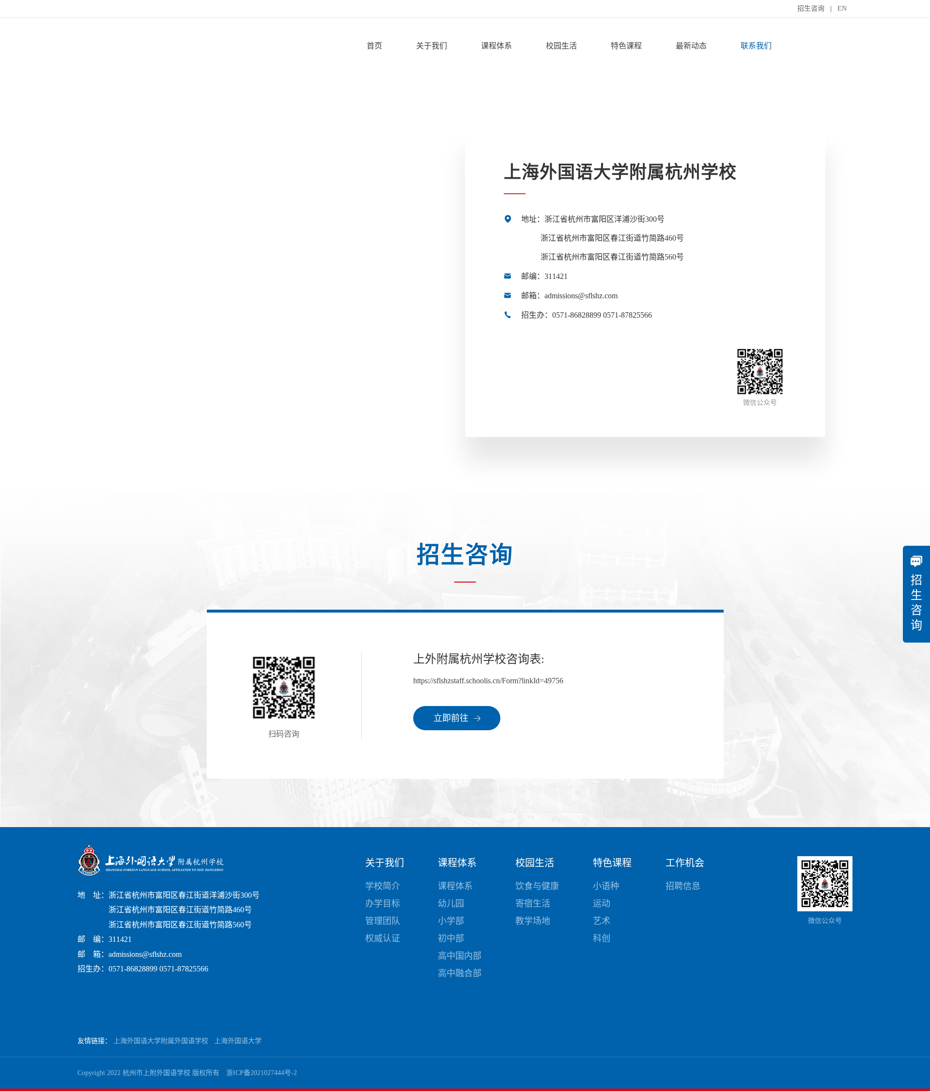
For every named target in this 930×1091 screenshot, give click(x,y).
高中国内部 (459, 956)
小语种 (606, 886)
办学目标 (382, 903)
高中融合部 (459, 973)
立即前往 (452, 718)
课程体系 (496, 46)
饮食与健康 (537, 886)
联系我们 (756, 46)
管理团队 (382, 921)
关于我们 (431, 46)
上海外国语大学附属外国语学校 (160, 1041)
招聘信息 (683, 886)
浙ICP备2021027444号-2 (261, 1072)
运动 (601, 903)
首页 (374, 46)
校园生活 (561, 46)
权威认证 (382, 938)
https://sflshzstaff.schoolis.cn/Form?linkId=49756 (488, 680)
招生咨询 (810, 8)
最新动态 (691, 46)
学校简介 (382, 886)
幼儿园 (451, 903)
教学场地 (532, 921)
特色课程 (626, 46)
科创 (601, 938)
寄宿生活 (532, 903)
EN (842, 8)
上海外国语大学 (238, 1041)
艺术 (601, 921)
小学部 (451, 921)
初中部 (451, 938)
